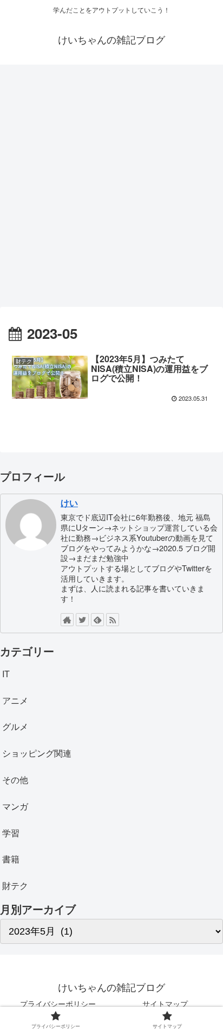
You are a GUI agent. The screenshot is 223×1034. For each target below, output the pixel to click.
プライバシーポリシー (58, 1003)
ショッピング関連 (36, 753)
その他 (15, 779)
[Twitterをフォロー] (82, 619)
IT (6, 673)
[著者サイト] (67, 619)
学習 (10, 833)
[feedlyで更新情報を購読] (97, 619)
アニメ (15, 700)
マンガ (15, 806)
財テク (15, 885)
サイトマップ (165, 1003)
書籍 (10, 859)
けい (69, 502)
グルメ (15, 726)
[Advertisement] (111, 189)
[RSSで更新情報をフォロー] (112, 619)
